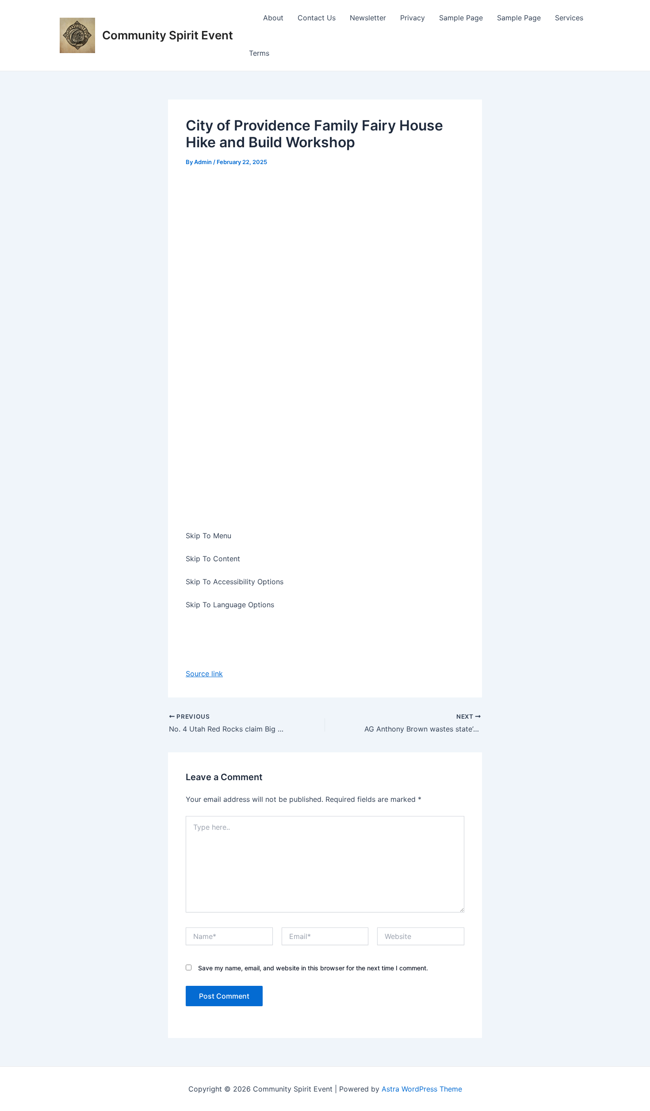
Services (569, 17)
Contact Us (317, 17)
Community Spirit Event (167, 35)
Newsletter (368, 17)
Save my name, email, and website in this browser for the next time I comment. (313, 968)
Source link (204, 673)
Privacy (412, 17)
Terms (259, 53)
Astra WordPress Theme (422, 1088)
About (273, 17)
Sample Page (461, 17)
